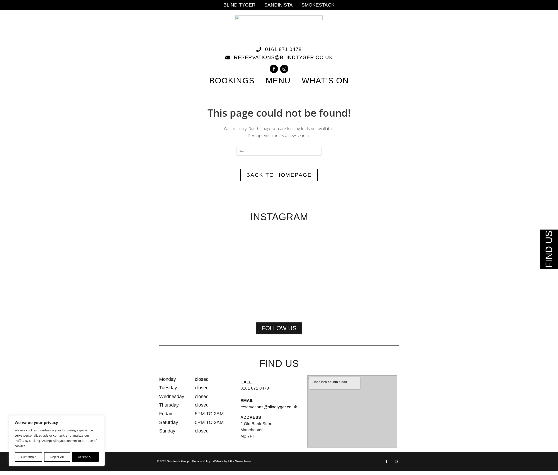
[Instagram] (284, 69)
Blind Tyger (239, 5)
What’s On (325, 80)
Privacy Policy (201, 461)
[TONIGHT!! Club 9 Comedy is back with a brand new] (327, 272)
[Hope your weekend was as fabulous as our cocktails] (231, 255)
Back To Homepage (279, 175)
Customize (28, 457)
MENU (278, 80)
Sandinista (278, 5)
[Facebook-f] (274, 69)
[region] (57, 440)
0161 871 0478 (254, 388)
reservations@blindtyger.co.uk (268, 407)
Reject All (57, 457)
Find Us (549, 249)
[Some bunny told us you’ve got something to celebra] (279, 272)
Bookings (232, 80)
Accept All (85, 457)
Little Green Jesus (239, 461)
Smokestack (318, 5)
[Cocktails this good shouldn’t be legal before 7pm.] (376, 258)
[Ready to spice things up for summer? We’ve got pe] (182, 250)
